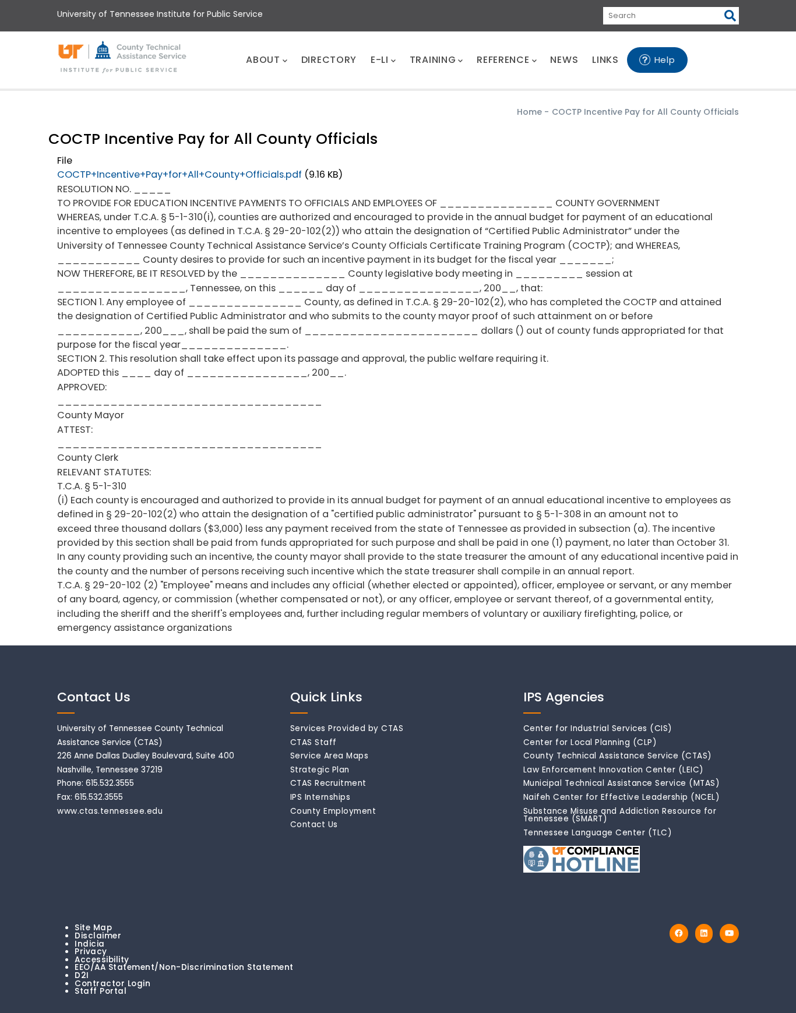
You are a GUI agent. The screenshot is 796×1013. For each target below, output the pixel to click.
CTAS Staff (313, 742)
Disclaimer (98, 935)
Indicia (90, 944)
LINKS (605, 59)
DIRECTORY (329, 59)
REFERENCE (503, 59)
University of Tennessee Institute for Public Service (160, 14)
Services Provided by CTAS (347, 728)
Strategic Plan (320, 769)
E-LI (380, 59)
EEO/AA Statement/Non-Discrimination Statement (184, 967)
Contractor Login (112, 983)
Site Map (93, 927)
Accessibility (102, 959)
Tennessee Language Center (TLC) (597, 832)
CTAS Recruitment (328, 783)
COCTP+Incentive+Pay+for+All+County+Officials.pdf (179, 174)
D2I (82, 975)
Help (664, 60)
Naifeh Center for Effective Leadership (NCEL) (621, 797)
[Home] (123, 57)
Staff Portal (100, 991)
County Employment (333, 811)
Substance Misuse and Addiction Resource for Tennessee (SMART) (620, 815)
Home (529, 112)
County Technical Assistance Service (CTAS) (617, 755)
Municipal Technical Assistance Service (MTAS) (621, 783)
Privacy (91, 951)
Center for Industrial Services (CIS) (597, 728)
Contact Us (314, 824)
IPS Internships (320, 797)
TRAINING (433, 59)
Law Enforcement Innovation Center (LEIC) (613, 769)
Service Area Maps (329, 755)
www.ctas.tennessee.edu (110, 811)
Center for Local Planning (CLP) (590, 742)
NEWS (564, 59)
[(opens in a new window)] (679, 933)
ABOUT (263, 59)
